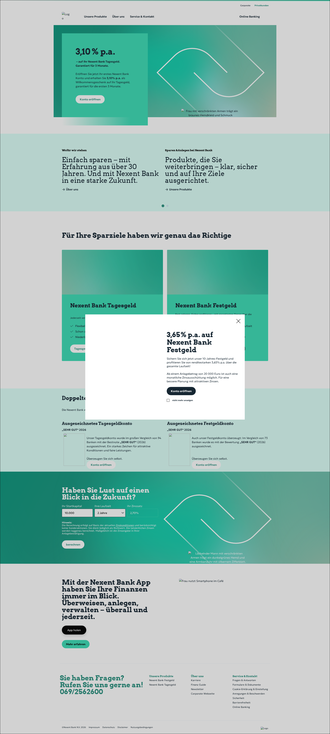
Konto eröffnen (181, 391)
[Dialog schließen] (238, 320)
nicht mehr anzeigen (182, 400)
